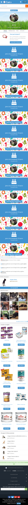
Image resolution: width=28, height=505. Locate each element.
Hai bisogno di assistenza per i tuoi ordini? (14, 463)
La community (14, 477)
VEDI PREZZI (6, 344)
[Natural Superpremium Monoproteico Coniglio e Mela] (21, 333)
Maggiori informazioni (11, 503)
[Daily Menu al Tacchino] (21, 354)
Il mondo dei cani (14, 474)
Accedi (24, 1)
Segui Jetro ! (14, 10)
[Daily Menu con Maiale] (21, 375)
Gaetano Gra (3, 257)
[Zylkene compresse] (21, 397)
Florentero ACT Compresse (6, 361)
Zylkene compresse (21, 404)
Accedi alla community (16, 42)
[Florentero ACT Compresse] (7, 354)
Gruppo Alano (13, 279)
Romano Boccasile (16, 27)
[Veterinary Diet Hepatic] (7, 417)
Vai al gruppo (14, 287)
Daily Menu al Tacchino (21, 361)
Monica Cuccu (5, 260)
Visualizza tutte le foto (21, 321)
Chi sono (22, 30)
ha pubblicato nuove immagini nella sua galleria (14, 263)
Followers (12, 30)
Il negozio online (14, 481)
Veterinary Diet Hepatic (6, 424)
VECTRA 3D (7, 340)
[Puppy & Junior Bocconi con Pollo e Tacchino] (7, 397)
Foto (17, 30)
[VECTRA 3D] (7, 333)
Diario (5, 30)
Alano (8, 27)
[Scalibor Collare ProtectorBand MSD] (7, 375)
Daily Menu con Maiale (21, 383)
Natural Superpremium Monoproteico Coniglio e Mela (21, 342)
